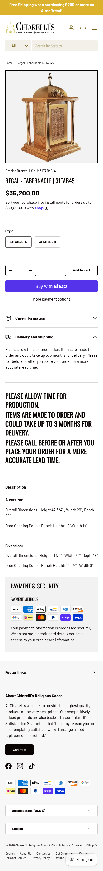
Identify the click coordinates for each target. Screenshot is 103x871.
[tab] (15, 487)
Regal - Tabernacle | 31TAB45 (35, 63)
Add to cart (81, 270)
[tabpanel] (51, 532)
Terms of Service (15, 858)
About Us (19, 750)
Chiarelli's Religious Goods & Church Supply (43, 845)
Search (10, 853)
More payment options (51, 299)
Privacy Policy (41, 858)
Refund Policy (64, 858)
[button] (83, 28)
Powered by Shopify (84, 845)
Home (9, 63)
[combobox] (51, 45)
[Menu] (94, 28)
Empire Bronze (16, 171)
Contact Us (43, 853)
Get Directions (65, 853)
